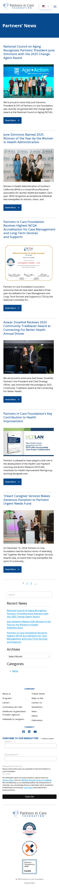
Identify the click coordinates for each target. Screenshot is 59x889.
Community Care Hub (12, 707)
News (15, 671)
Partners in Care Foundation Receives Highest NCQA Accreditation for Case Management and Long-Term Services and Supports (29, 229)
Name (8, 741)
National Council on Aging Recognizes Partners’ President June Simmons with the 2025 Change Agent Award (29, 52)
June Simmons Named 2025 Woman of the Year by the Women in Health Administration (28, 138)
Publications (37, 720)
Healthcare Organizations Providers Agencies (14, 713)
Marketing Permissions (12, 766)
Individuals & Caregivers (13, 719)
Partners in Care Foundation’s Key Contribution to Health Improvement (27, 417)
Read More (10, 120)
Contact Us (37, 702)
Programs (7, 698)
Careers (6, 702)
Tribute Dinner (38, 693)
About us (6, 693)
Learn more (28, 788)
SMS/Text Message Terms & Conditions (36, 780)
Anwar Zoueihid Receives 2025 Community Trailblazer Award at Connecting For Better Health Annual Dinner (27, 328)
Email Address (12, 754)
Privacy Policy (8, 780)
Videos (35, 715)
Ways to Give (37, 698)
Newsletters (37, 707)
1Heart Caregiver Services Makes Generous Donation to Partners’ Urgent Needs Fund (26, 499)
